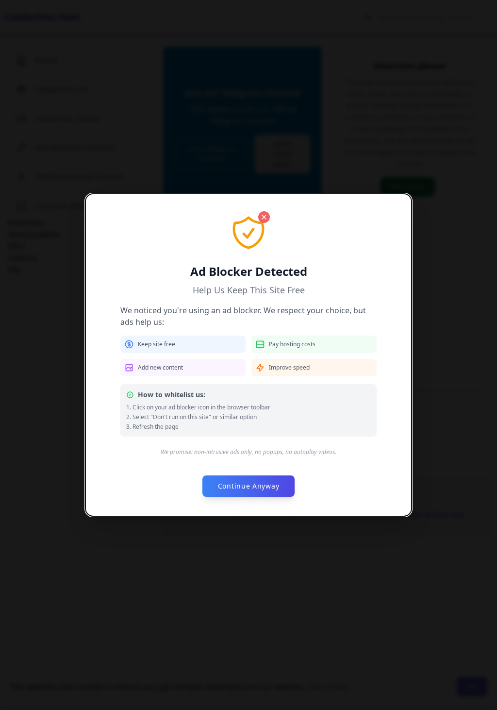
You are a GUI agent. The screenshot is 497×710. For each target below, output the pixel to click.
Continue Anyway (249, 485)
